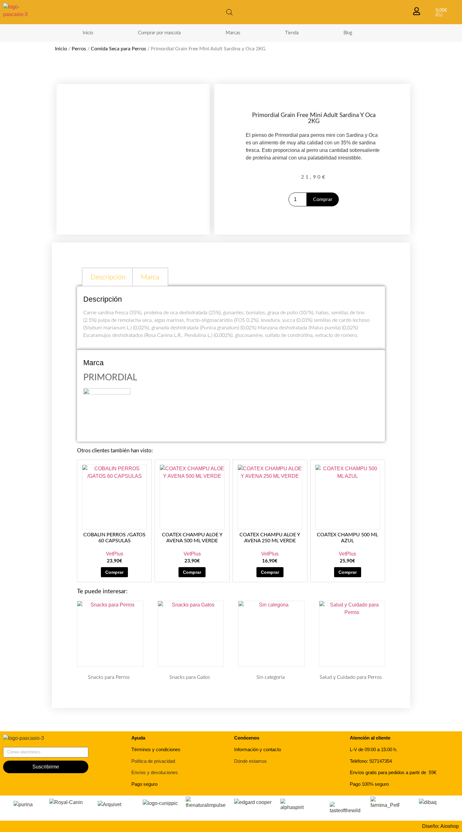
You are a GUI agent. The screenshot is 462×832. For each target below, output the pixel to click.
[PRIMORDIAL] (106, 392)
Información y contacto (257, 749)
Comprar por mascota (159, 33)
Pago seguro (144, 784)
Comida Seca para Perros (118, 48)
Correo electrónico (23, 744)
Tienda (292, 33)
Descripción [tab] (108, 277)
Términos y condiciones (155, 749)
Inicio (88, 33)
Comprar (323, 199)
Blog (348, 33)
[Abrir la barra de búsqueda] (229, 12)
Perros (79, 48)
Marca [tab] (150, 277)
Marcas (233, 33)
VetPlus (114, 553)
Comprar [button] (114, 572)
